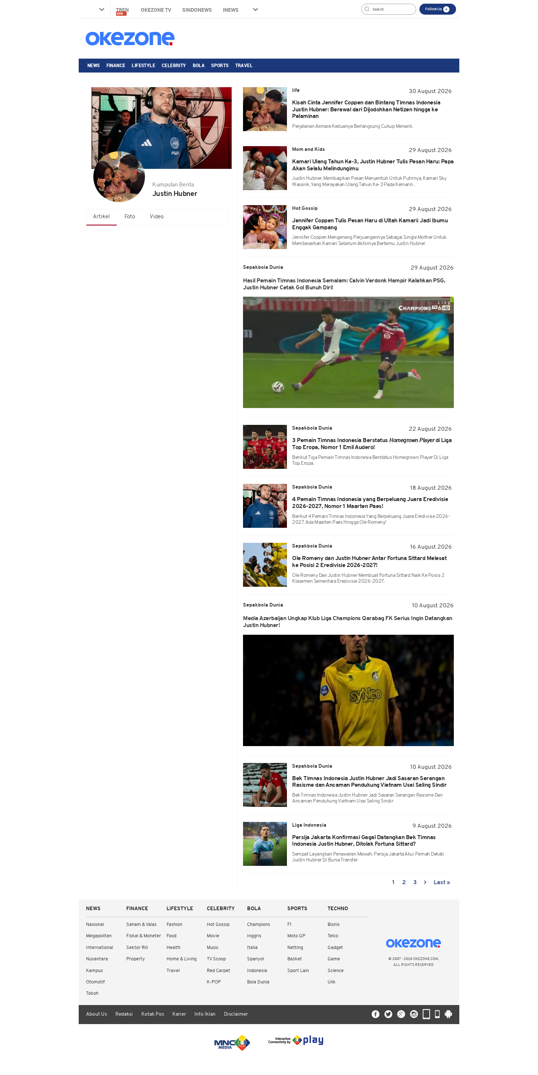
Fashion (174, 924)
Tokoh (92, 993)
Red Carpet (218, 970)
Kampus (94, 970)
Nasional (95, 924)
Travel (244, 65)
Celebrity (174, 65)
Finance (116, 65)
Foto (129, 217)
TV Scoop (216, 959)
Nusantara (97, 959)
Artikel (101, 217)
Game (334, 959)
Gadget (335, 947)
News (93, 65)
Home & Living (182, 959)
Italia (252, 947)
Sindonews (197, 9)
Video (157, 217)
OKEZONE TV (156, 9)
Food (171, 936)
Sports (219, 65)
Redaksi (124, 1014)
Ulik (332, 982)
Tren (123, 10)
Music (212, 947)
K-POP (214, 982)
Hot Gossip (218, 924)
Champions (258, 924)
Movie (213, 936)
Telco (333, 936)
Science (336, 970)
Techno (338, 909)
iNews (231, 9)
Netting (295, 947)
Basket (294, 959)
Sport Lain (298, 970)
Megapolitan (99, 936)
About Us (96, 1014)
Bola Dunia (258, 982)
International (99, 947)
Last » (442, 883)
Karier (179, 1014)
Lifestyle (143, 65)
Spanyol (255, 959)
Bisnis (334, 924)
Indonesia (257, 970)
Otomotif (95, 982)
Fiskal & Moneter (143, 936)
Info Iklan (205, 1014)
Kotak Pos (152, 1014)
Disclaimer (236, 1014)
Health (173, 947)
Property (135, 959)
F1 (289, 924)
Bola (199, 65)
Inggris (254, 936)
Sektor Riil (137, 947)
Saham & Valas (141, 924)
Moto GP (296, 936)
